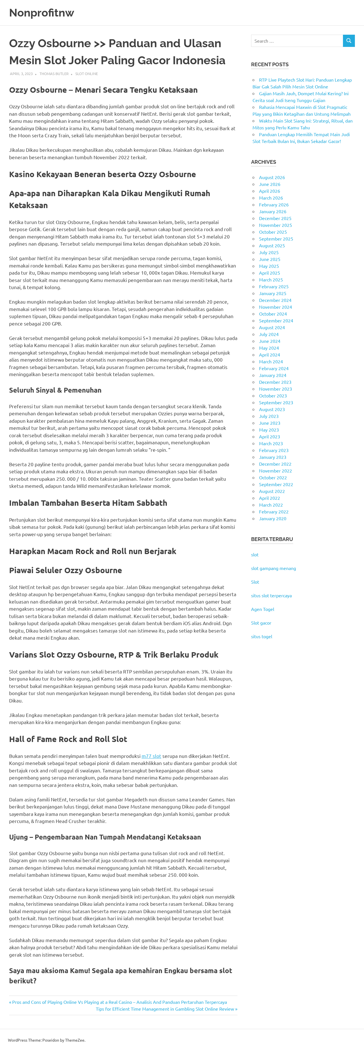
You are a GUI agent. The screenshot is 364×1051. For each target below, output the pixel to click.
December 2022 (275, 464)
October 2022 (273, 477)
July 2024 (269, 334)
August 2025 (272, 245)
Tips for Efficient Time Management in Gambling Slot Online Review (165, 1008)
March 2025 (271, 279)
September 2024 (276, 320)
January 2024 (272, 375)
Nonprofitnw (41, 12)
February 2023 (274, 450)
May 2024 (269, 348)
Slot (255, 581)
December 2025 (275, 218)
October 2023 (273, 395)
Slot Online (86, 73)
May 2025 (269, 266)
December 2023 (275, 382)
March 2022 (271, 504)
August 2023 (272, 409)
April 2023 (269, 436)
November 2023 (275, 388)
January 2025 (272, 293)
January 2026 (272, 211)
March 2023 (271, 443)
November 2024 (275, 307)
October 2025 (273, 232)
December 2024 (275, 300)
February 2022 (274, 511)
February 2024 (274, 368)
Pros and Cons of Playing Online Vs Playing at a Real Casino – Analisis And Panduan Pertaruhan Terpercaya (119, 1002)
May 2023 (269, 429)
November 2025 (275, 225)
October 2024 (273, 313)
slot (254, 554)
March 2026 (271, 197)
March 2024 (271, 361)
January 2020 (272, 518)
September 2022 (276, 484)
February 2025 (274, 286)
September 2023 (276, 402)
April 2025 (269, 272)
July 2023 (269, 416)
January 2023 (272, 457)
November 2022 (275, 470)
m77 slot (151, 756)
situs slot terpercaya (271, 595)
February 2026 (274, 204)
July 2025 (269, 252)
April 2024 (269, 354)
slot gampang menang (273, 568)
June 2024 (269, 341)
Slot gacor (261, 622)
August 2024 (272, 327)
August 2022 (272, 491)
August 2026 (272, 177)
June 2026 (269, 184)
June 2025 (269, 259)
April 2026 (269, 191)
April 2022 (269, 498)
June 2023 (269, 423)
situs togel (261, 636)
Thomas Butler (54, 73)
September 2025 (276, 238)
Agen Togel (262, 609)
